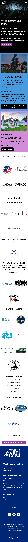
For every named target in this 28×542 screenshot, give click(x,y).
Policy (14, 507)
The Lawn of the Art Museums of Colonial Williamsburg (14, 106)
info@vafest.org (7, 499)
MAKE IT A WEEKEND (7, 149)
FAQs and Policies (6, 44)
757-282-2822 (6, 480)
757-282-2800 (7, 497)
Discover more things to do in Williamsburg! (14, 442)
